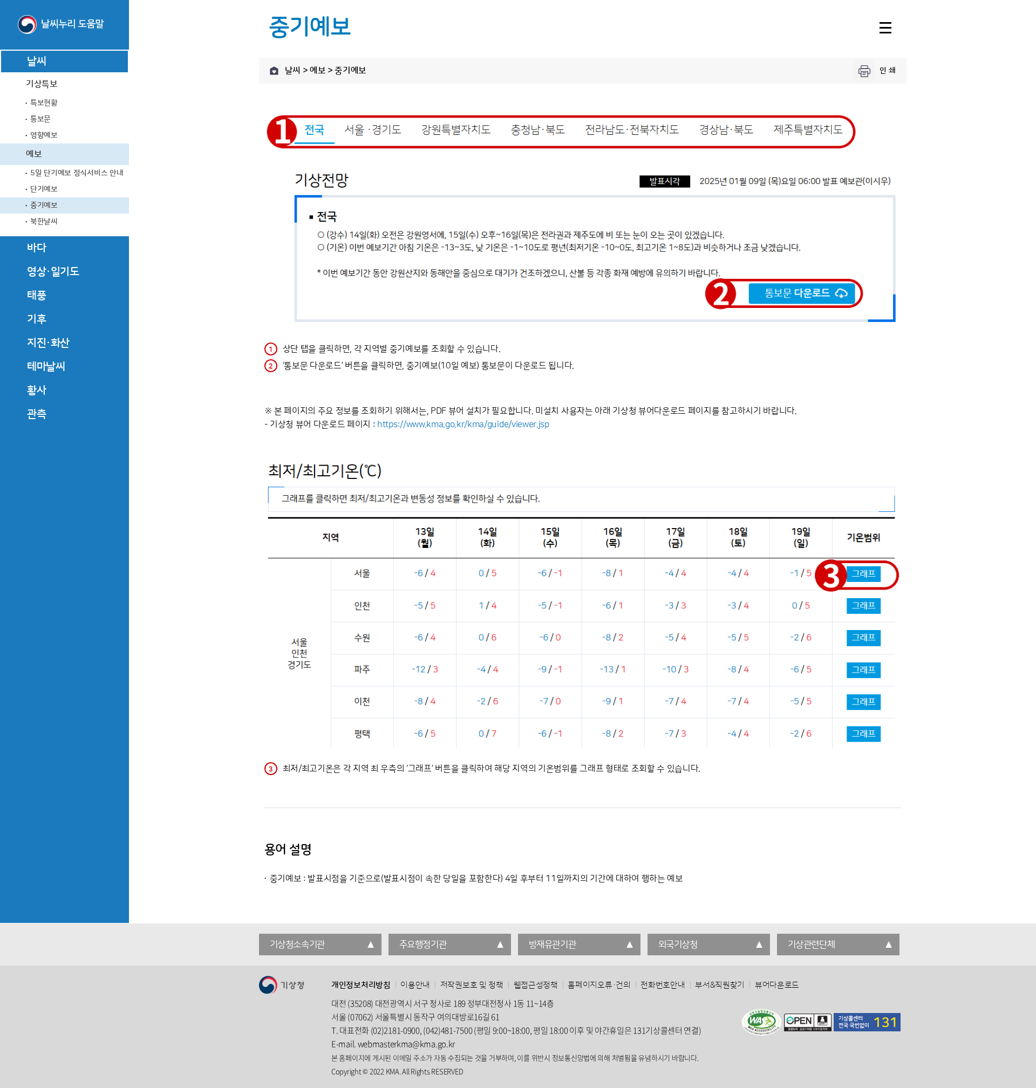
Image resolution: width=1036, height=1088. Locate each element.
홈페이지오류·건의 (599, 985)
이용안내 (415, 985)
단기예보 (44, 189)
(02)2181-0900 (395, 1030)
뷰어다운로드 (777, 985)
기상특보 (42, 84)
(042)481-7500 (447, 1030)
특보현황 (44, 103)
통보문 (40, 119)
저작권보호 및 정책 (471, 985)
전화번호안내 (662, 985)
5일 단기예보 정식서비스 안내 (77, 173)
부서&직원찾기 (720, 985)
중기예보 (44, 205)
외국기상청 (678, 944)
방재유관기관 (552, 944)
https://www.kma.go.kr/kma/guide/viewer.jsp (463, 424)
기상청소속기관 (297, 944)
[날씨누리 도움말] (64, 25)
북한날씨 (44, 221)
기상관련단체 (811, 944)
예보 (34, 154)
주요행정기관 (423, 944)
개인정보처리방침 (361, 985)
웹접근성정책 (536, 985)
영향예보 (44, 135)
